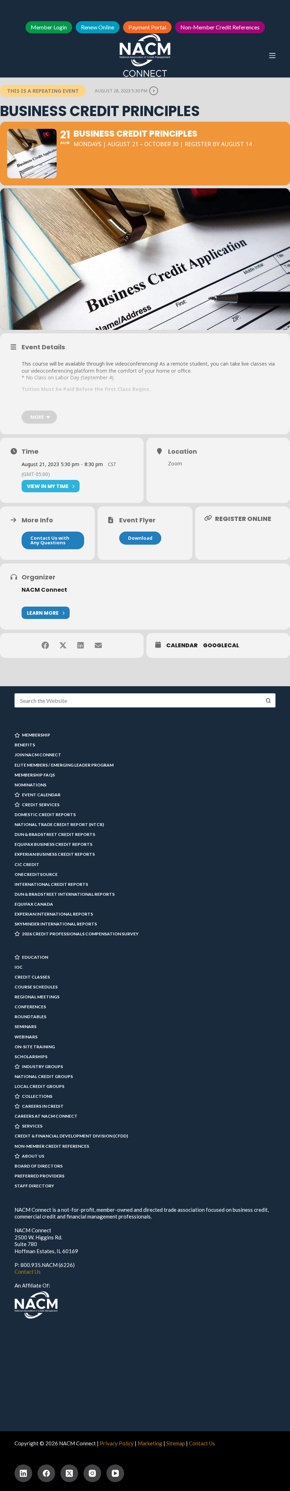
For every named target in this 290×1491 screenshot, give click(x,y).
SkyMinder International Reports (55, 924)
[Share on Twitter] (63, 645)
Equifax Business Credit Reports (53, 844)
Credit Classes (32, 977)
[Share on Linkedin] (80, 645)
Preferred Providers (39, 1176)
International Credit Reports (51, 884)
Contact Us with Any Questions (49, 540)
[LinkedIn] (23, 1473)
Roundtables (30, 1016)
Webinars (25, 1036)
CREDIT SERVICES (40, 804)
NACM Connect (44, 590)
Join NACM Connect (37, 754)
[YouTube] (115, 1473)
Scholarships (30, 1056)
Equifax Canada (33, 904)
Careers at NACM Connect (45, 1116)
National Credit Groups (43, 1076)
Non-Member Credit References (220, 27)
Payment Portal (147, 27)
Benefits (24, 744)
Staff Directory (34, 1185)
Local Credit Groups (39, 1086)
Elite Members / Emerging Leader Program (64, 765)
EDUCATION (35, 957)
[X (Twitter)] (69, 1473)
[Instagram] (92, 1473)
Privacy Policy (117, 1443)
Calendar (182, 645)
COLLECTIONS (37, 1096)
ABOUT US (33, 1156)
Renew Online (97, 27)
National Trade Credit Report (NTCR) (59, 824)
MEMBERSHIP (36, 735)
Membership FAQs (34, 775)
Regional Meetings (36, 996)
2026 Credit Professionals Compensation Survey (80, 933)
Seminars (25, 1026)
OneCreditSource (36, 874)
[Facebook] (46, 1473)
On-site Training (34, 1046)
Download (140, 538)
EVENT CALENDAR (41, 794)
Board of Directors (38, 1166)
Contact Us (27, 1271)
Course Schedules (36, 987)
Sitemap (175, 1443)
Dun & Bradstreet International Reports (64, 894)
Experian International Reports (53, 914)
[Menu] (272, 55)
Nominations (30, 784)
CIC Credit (26, 864)
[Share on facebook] (45, 645)
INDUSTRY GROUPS (42, 1066)
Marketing (150, 1443)
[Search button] (268, 700)
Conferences (30, 1006)
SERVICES (32, 1126)
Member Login (49, 27)
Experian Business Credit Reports (54, 854)
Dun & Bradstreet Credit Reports (54, 834)
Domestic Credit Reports (45, 814)
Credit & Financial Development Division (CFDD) (71, 1136)
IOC (18, 967)
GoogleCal (221, 645)
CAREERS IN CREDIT (43, 1106)
